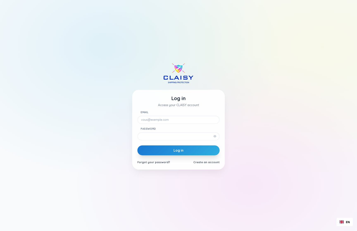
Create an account (206, 162)
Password (148, 128)
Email (144, 112)
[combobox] (345, 222)
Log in (178, 150)
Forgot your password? (153, 162)
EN (348, 222)
